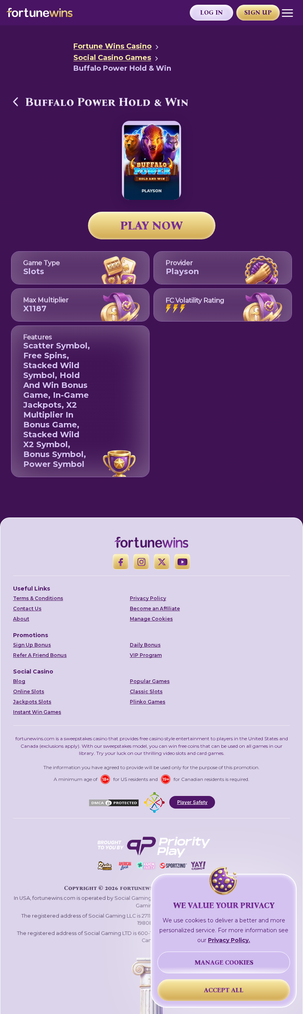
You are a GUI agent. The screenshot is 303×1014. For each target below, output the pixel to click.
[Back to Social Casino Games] (16, 101)
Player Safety (192, 802)
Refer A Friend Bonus (40, 655)
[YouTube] (182, 562)
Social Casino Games (112, 57)
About (21, 619)
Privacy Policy (148, 598)
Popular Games (150, 681)
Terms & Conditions (38, 598)
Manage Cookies (151, 619)
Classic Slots (146, 691)
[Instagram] (141, 562)
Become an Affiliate (155, 608)
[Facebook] (121, 562)
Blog (19, 681)
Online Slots (28, 691)
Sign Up (258, 12)
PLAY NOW (151, 225)
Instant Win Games (37, 712)
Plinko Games (147, 702)
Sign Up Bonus (32, 645)
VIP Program (146, 655)
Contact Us (27, 608)
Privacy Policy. (229, 940)
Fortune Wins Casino (112, 46)
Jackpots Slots (32, 702)
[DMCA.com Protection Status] (114, 802)
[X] (162, 562)
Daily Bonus (145, 645)
